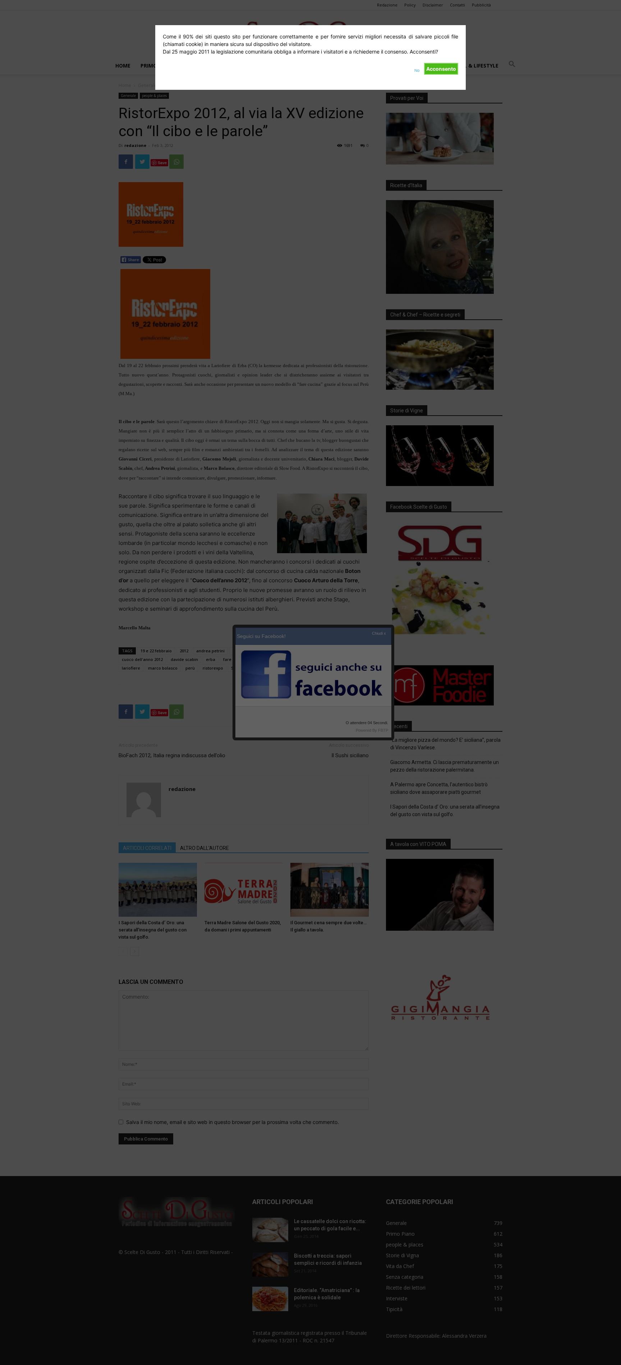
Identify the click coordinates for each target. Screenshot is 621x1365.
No (417, 70)
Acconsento (441, 69)
